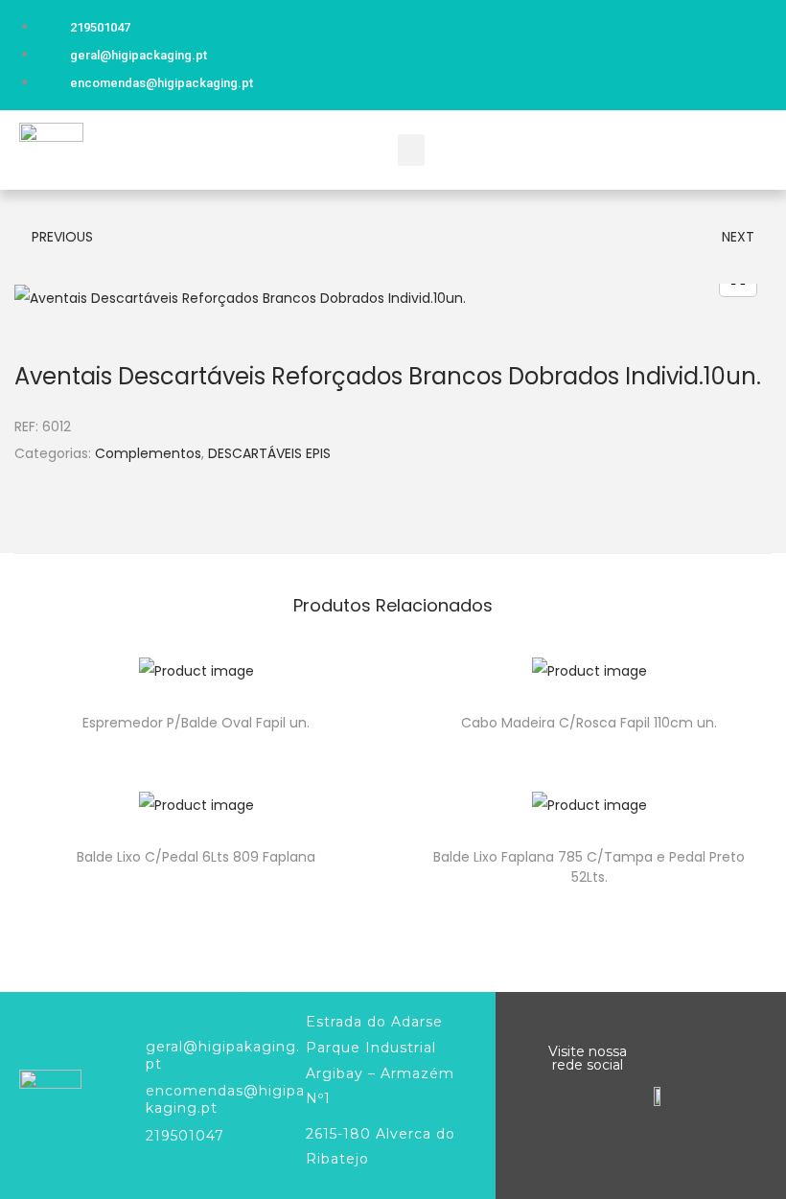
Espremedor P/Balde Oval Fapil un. (196, 722)
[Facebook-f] (740, 51)
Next (738, 236)
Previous (62, 236)
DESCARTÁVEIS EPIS (269, 453)
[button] (411, 150)
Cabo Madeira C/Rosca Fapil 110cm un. (589, 722)
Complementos (148, 453)
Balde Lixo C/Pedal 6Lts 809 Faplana (196, 856)
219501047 (185, 1135)
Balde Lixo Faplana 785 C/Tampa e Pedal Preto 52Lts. (589, 867)
